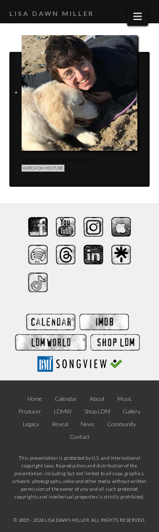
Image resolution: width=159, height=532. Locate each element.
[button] (137, 16)
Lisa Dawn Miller (51, 13)
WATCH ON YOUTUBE (43, 167)
